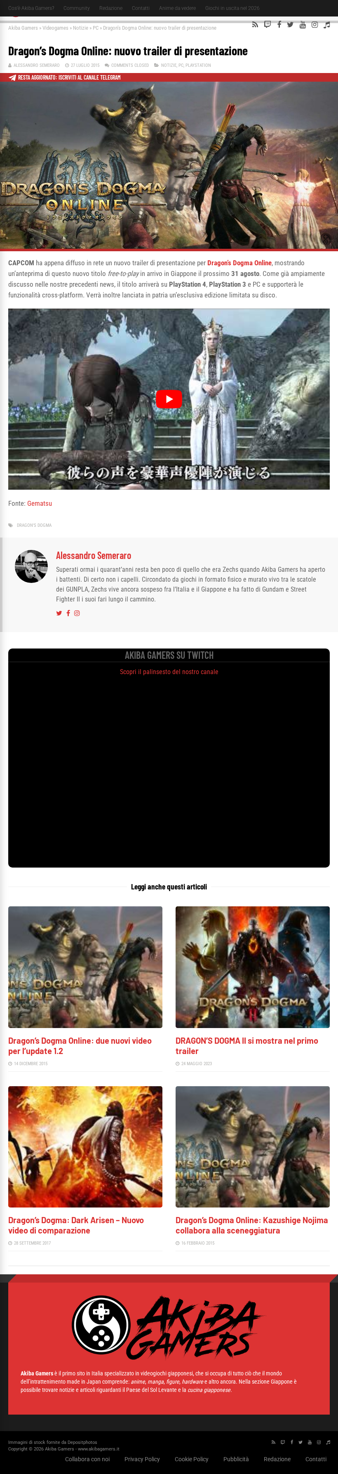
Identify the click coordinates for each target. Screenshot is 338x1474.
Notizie (80, 28)
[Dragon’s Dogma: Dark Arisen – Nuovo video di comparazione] (85, 1205)
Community (76, 8)
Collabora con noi (87, 1459)
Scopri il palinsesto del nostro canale (169, 672)
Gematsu (39, 503)
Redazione (110, 8)
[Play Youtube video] (169, 399)
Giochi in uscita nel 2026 (232, 8)
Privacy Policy (142, 1459)
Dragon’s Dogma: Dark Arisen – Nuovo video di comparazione (76, 1225)
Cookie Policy (192, 1459)
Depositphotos (82, 1442)
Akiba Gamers (23, 28)
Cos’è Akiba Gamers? (31, 8)
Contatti (141, 8)
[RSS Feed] (255, 25)
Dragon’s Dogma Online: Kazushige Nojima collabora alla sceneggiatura (252, 1225)
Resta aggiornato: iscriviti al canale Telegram (69, 77)
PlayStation (198, 65)
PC (96, 28)
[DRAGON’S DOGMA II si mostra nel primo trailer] (253, 1026)
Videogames (55, 28)
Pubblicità (236, 1459)
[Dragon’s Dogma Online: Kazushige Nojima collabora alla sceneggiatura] (253, 1205)
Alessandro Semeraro (37, 65)
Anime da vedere (177, 8)
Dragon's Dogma (34, 525)
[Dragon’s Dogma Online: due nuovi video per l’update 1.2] (85, 1026)
